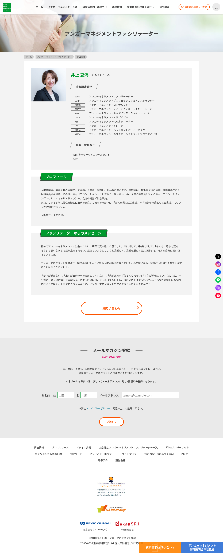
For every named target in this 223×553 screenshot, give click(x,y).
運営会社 (120, 460)
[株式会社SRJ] (127, 522)
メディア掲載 (83, 447)
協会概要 (164, 7)
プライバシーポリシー (98, 408)
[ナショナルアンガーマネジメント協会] (111, 478)
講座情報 (117, 7)
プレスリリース (60, 447)
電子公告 (103, 460)
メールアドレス (109, 395)
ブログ (184, 454)
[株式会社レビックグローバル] (96, 522)
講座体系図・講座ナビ (95, 7)
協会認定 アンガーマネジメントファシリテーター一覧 (128, 447)
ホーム (39, 7)
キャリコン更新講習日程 (48, 454)
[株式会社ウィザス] (111, 506)
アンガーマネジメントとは (62, 7)
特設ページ (76, 454)
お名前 (45, 395)
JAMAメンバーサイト (177, 447)
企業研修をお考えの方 (139, 7)
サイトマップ (129, 454)
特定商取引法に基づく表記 (159, 454)
